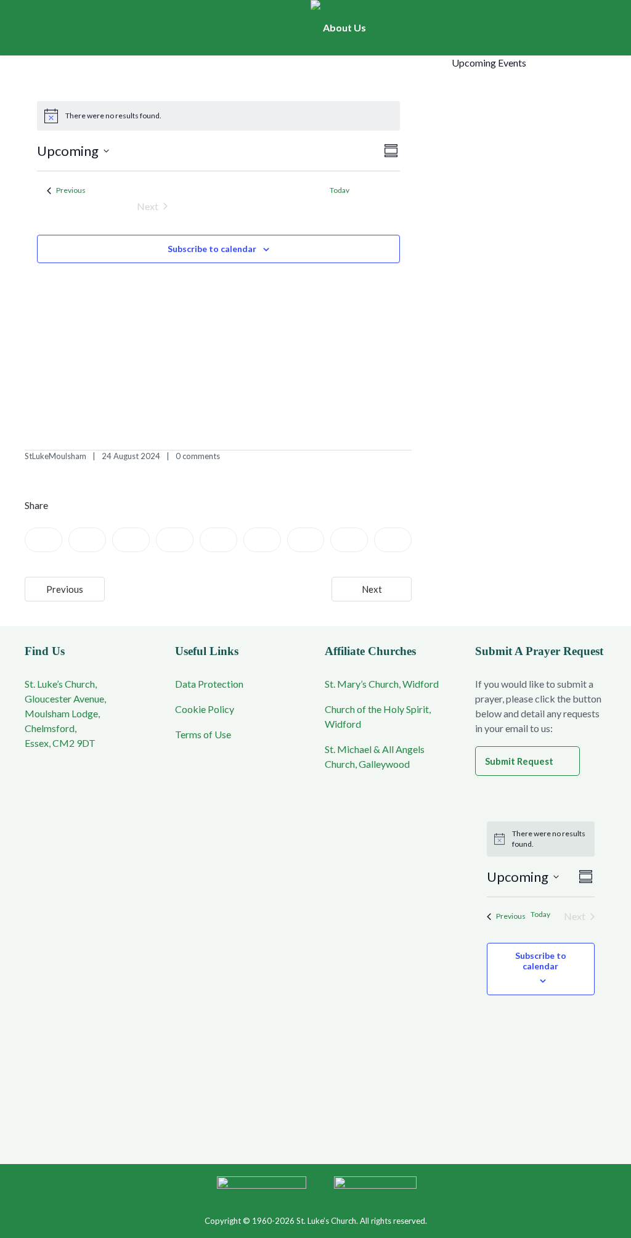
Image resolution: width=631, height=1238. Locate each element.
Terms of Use (203, 734)
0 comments (198, 456)
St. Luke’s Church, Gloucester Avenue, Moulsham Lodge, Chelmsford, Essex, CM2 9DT (65, 713)
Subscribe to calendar (212, 248)
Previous (64, 589)
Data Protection (209, 684)
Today (540, 914)
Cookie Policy (204, 709)
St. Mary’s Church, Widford (382, 684)
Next (372, 589)
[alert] (218, 116)
